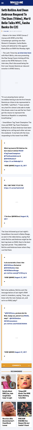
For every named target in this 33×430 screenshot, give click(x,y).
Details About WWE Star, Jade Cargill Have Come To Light (7, 394)
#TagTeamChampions (12, 153)
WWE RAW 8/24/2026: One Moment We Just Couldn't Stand (24, 421)
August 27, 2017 (21, 277)
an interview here (24, 53)
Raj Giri (6, 31)
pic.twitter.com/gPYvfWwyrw (15, 273)
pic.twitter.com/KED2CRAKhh (15, 324)
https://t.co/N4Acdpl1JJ (13, 161)
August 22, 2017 (21, 165)
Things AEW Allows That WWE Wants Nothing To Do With (24, 394)
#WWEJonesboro (10, 321)
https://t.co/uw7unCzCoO (14, 188)
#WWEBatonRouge (11, 270)
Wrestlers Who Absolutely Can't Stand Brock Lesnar (8, 421)
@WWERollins (9, 159)
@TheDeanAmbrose (11, 156)
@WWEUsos (9, 265)
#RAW (21, 151)
